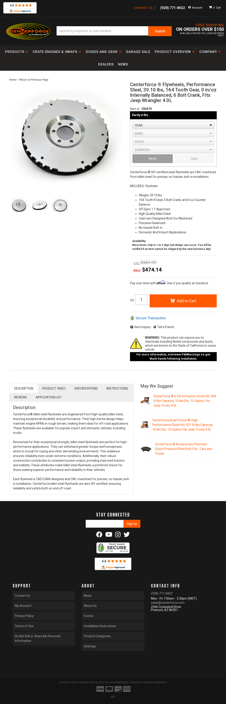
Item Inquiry (142, 327)
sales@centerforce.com (168, 602)
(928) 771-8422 (162, 593)
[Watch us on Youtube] (108, 535)
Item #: (135, 109)
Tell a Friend (165, 327)
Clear (194, 158)
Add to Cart (186, 301)
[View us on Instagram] (118, 535)
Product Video (54, 388)
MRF (113, 697)
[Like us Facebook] (99, 535)
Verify (152, 158)
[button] (114, 31)
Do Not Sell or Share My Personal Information (37, 638)
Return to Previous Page (33, 79)
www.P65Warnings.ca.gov (192, 354)
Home (13, 79)
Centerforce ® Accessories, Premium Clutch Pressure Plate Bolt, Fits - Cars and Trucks (183, 448)
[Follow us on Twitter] (127, 535)
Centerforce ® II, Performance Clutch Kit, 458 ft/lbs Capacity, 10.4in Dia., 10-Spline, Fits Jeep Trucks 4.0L (184, 400)
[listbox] (173, 125)
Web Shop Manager (155, 682)
